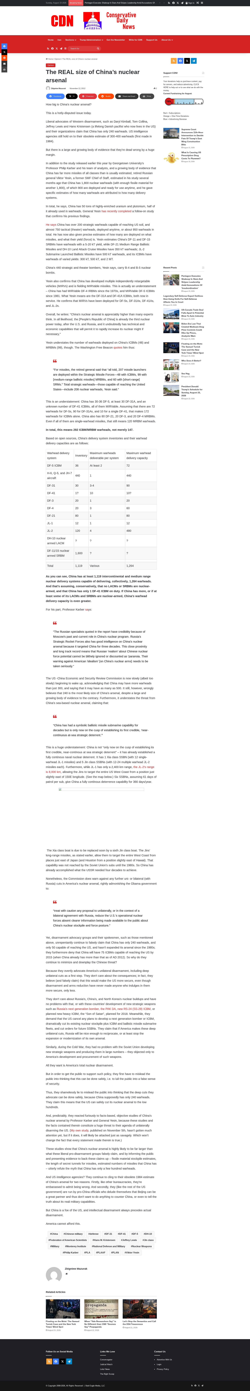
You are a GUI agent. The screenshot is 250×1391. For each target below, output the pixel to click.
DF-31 (109, 1234)
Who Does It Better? (191, 361)
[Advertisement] (183, 215)
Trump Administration (90, 40)
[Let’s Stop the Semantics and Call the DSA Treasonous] (140, 1309)
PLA (88, 1252)
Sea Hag (185, 373)
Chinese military (74, 1234)
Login (159, 1364)
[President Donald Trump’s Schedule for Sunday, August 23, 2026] (171, 390)
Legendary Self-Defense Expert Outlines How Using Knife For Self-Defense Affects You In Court (183, 299)
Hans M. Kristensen (104, 1240)
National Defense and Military (109, 1246)
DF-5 (135, 1234)
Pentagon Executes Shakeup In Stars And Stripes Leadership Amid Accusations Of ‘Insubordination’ (192, 282)
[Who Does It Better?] (171, 364)
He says (51, 224)
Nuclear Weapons (142, 1246)
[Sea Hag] (171, 377)
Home (51, 40)
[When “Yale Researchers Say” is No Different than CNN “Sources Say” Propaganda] (101, 1309)
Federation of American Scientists (68, 1240)
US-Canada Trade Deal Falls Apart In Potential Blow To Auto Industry (192, 313)
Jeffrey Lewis (129, 1240)
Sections (69, 40)
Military (55, 1246)
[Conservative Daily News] (95, 20)
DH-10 (148, 1234)
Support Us (151, 40)
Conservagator (106, 1360)
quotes (118, 347)
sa (86, 609)
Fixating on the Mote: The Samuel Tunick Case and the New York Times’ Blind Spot (120, 3)
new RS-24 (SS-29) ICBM (134, 1008)
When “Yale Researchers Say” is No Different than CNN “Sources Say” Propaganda (100, 1324)
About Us (166, 40)
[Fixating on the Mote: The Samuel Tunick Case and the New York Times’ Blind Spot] (63, 1309)
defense (94, 1234)
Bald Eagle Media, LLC (95, 1386)
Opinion (58, 59)
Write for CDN (135, 40)
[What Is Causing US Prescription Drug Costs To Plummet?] (171, 158)
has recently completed (116, 211)
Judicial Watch (106, 1364)
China (54, 1234)
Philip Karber (71, 1252)
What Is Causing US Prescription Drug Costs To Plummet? (191, 155)
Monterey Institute (76, 1246)
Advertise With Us (164, 1360)
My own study (79, 1130)
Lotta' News (105, 1369)
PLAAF (101, 1252)
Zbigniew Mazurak (58, 88)
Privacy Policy (163, 1369)
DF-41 (122, 1234)
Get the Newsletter (116, 40)
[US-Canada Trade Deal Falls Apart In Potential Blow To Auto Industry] (171, 313)
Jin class (149, 1240)
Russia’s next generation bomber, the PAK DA (86, 1008)
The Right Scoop (107, 1374)
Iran (59, 40)
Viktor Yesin (132, 1252)
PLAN (115, 1252)
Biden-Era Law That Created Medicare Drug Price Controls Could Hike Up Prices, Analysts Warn (192, 330)
